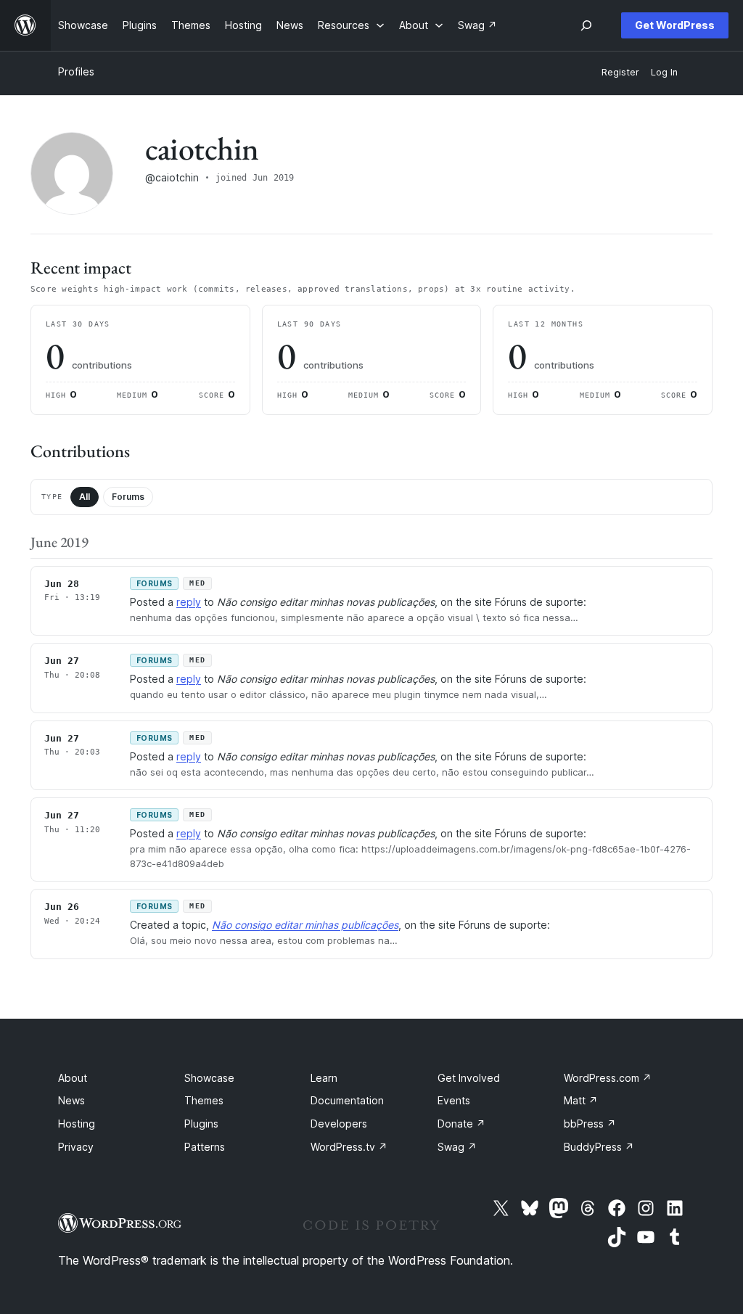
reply (188, 602)
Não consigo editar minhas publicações (305, 925)
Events (454, 1100)
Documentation (347, 1100)
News (71, 1100)
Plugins (201, 1123)
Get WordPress (675, 25)
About (72, 1078)
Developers (339, 1123)
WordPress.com (608, 1078)
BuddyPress (599, 1147)
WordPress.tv (349, 1147)
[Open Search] (586, 25)
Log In (664, 72)
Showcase (209, 1078)
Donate (461, 1123)
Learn (324, 1078)
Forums (128, 496)
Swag (457, 1147)
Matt (581, 1100)
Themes (203, 1100)
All (84, 496)
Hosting (76, 1123)
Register (620, 72)
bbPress (590, 1123)
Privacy (76, 1147)
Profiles (76, 71)
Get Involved (469, 1078)
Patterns (204, 1147)
